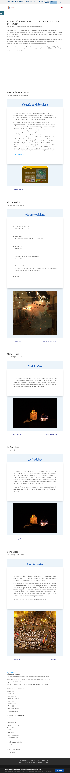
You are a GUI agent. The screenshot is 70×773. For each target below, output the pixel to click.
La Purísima (13, 447)
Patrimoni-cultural (37, 26)
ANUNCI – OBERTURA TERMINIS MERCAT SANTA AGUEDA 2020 (25, 679)
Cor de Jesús (13, 551)
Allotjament (11, 703)
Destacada (23, 26)
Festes (17, 205)
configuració (49, 771)
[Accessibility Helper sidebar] (2, 13)
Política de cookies (42, 760)
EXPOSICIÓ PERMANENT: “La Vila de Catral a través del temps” (33, 22)
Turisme (17, 95)
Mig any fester (11, 682)
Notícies (29, 26)
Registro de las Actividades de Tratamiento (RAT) (34, 762)
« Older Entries (11, 672)
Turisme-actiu (24, 95)
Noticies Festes (12, 698)
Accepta (59, 770)
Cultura (18, 26)
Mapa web (23, 760)
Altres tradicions (15, 202)
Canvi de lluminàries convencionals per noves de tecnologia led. (24, 676)
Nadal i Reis (13, 353)
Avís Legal (32, 760)
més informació (18, 154)
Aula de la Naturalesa (18, 92)
